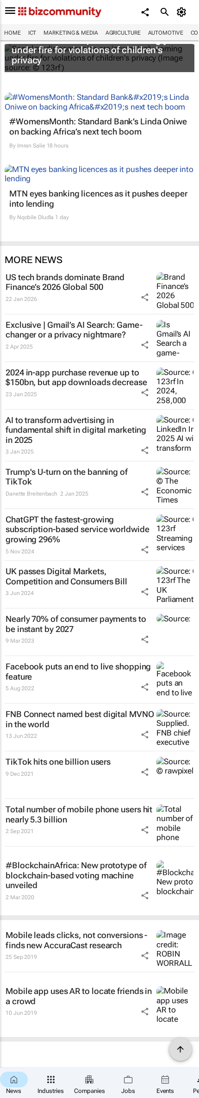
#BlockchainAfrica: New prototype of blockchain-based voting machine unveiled (76, 875)
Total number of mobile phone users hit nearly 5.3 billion (79, 814)
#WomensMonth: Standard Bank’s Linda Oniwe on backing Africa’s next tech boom (98, 126)
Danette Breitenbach (31, 494)
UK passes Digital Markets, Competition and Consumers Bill (66, 576)
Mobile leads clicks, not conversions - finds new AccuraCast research (76, 940)
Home (12, 33)
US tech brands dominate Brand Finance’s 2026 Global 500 (65, 282)
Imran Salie (31, 145)
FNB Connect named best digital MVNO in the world (80, 719)
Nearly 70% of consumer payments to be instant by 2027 (76, 624)
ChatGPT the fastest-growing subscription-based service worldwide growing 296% (77, 529)
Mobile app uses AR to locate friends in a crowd (79, 996)
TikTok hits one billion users (58, 762)
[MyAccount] (183, 12)
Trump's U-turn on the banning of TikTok (67, 477)
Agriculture (123, 33)
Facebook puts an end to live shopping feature (78, 671)
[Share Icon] (144, 297)
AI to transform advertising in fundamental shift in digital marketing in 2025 (76, 430)
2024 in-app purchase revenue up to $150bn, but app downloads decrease (76, 377)
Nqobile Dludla (35, 217)
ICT (32, 33)
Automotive (165, 33)
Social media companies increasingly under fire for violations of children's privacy (90, 50)
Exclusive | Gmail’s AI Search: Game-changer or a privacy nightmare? (74, 330)
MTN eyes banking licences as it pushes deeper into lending (98, 199)
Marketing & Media (71, 33)
